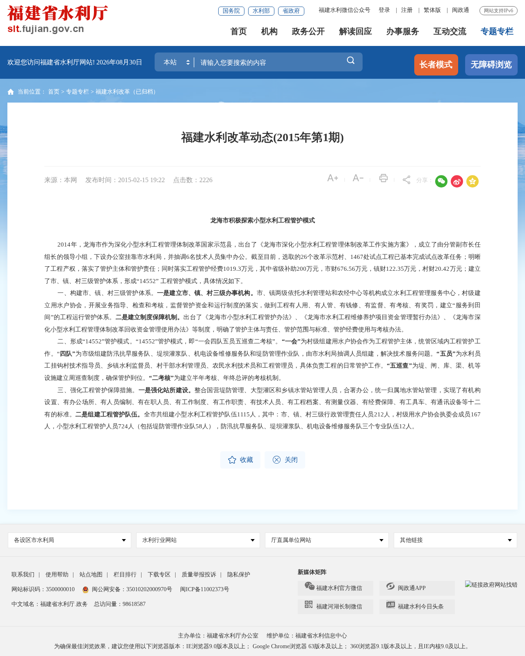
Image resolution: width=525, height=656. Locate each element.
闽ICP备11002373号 (204, 589)
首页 (239, 31)
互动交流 (450, 31)
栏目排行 (125, 574)
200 (301, 268)
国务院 (231, 11)
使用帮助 (57, 574)
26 (304, 257)
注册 (407, 10)
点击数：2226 (192, 179)
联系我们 (22, 574)
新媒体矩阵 (312, 572)
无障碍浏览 (491, 64)
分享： (425, 180)
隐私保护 (238, 574)
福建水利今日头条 (421, 606)
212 (379, 414)
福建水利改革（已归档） (127, 92)
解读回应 (355, 31)
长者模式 (436, 64)
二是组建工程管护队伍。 (109, 414)
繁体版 (432, 10)
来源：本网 (60, 179)
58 (199, 426)
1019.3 (232, 268)
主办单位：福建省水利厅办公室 (218, 636)
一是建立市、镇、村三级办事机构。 (207, 293)
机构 (269, 31)
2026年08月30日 (119, 62)
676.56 (346, 268)
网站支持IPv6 (498, 11)
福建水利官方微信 (339, 588)
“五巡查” (399, 365)
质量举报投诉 (199, 574)
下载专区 (159, 574)
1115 (243, 414)
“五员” (446, 353)
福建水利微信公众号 (344, 10)
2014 (64, 244)
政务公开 (308, 31)
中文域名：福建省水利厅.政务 (49, 604)
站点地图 (91, 574)
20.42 (442, 268)
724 (123, 426)
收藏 (240, 459)
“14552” (148, 281)
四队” (68, 353)
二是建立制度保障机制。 (150, 317)
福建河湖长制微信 (339, 606)
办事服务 (402, 31)
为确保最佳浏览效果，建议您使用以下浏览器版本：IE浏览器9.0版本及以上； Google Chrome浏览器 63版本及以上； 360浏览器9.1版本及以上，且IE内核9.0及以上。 (262, 646)
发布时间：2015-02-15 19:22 (126, 179)
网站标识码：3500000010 (43, 589)
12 (402, 426)
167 (476, 414)
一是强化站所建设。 (167, 390)
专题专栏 (497, 31)
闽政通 (460, 10)
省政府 (291, 11)
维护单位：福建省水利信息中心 (307, 636)
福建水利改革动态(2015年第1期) (262, 137)
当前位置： (32, 92)
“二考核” (161, 378)
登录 (384, 10)
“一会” (291, 341)
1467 (356, 257)
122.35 (395, 268)
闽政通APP (412, 588)
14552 (93, 341)
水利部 (261, 11)
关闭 (285, 459)
